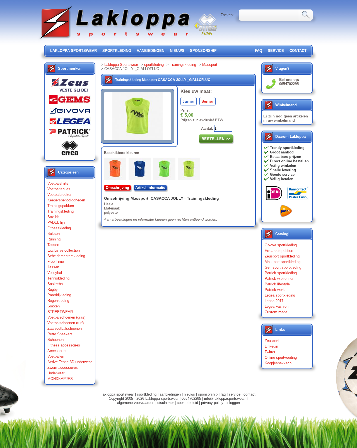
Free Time (55, 261)
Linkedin (271, 346)
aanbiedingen (150, 51)
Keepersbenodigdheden (66, 200)
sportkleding (116, 51)
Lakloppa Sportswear (121, 64)
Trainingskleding (60, 211)
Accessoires (57, 351)
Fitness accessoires (63, 345)
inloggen (233, 403)
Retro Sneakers (60, 334)
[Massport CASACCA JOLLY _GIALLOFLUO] (190, 170)
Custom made (276, 312)
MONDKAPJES (60, 379)
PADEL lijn (56, 222)
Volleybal (54, 273)
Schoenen (55, 340)
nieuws (177, 51)
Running (54, 239)
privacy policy (212, 403)
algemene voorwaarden (135, 403)
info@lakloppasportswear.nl (226, 398)
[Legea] (70, 122)
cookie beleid (187, 403)
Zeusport (272, 341)
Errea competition (279, 251)
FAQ (258, 51)
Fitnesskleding (59, 228)
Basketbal (55, 284)
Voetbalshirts (57, 183)
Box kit (53, 217)
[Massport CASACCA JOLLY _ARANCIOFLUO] (116, 170)
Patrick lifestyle (277, 284)
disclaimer (165, 403)
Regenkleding (58, 300)
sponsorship (203, 51)
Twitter (270, 352)
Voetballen (55, 356)
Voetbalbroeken (59, 194)
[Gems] (70, 101)
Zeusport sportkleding (282, 256)
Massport (209, 64)
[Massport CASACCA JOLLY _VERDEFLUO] (165, 170)
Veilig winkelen (283, 165)
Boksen (53, 234)
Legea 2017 (274, 301)
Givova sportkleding (281, 245)
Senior (207, 101)
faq (223, 394)
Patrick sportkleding (281, 273)
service (276, 51)
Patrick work (275, 290)
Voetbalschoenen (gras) (66, 317)
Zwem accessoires (62, 367)
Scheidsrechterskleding (66, 256)
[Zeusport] (70, 86)
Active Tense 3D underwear (69, 362)
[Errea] (70, 149)
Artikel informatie (150, 188)
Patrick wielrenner (279, 278)
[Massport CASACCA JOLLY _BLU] (141, 170)
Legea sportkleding (280, 295)
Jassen (53, 267)
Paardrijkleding (59, 295)
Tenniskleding (58, 278)
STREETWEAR (60, 312)
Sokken (53, 306)
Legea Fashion (276, 306)
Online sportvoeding (281, 357)
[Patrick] (70, 134)
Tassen (53, 245)
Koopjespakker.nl (278, 363)
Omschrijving (117, 188)
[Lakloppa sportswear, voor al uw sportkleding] (115, 40)
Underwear (55, 373)
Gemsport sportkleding (283, 267)
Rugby (52, 289)
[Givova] (70, 112)
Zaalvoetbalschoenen (64, 328)
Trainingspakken (60, 206)
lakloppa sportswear (73, 51)
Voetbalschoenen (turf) (65, 323)
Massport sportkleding (282, 262)
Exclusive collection (63, 250)
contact (298, 51)
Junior (188, 101)
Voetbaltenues (58, 189)
